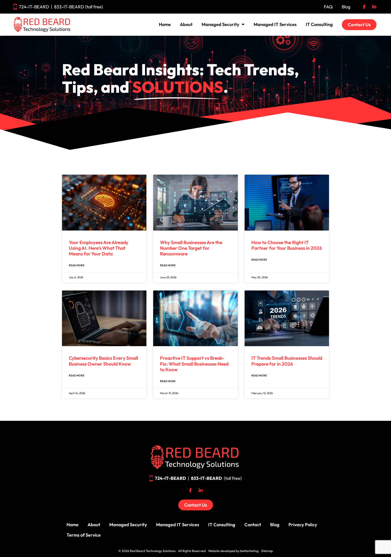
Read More (76, 265)
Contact (252, 524)
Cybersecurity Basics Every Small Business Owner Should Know (103, 361)
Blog (346, 7)
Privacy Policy (302, 524)
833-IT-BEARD (206, 478)
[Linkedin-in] (374, 6)
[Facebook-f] (364, 6)
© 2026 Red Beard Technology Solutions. (147, 551)
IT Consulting (319, 24)
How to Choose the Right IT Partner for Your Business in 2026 (286, 245)
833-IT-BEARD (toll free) (78, 7)
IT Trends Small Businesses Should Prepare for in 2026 (286, 361)
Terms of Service (84, 535)
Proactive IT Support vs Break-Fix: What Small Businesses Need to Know (194, 363)
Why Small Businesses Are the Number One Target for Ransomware (191, 248)
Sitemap (267, 551)
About (186, 24)
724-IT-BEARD (34, 7)
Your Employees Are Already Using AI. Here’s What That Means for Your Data (98, 248)
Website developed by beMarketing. (233, 551)
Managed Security (220, 24)
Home (165, 24)
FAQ (328, 7)
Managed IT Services (275, 24)
